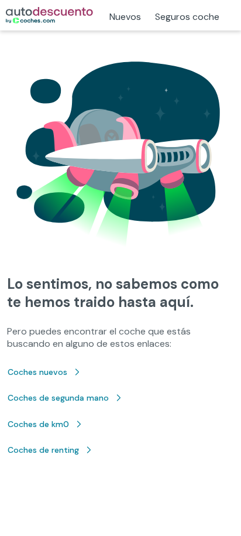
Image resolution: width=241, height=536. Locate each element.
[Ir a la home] (49, 15)
